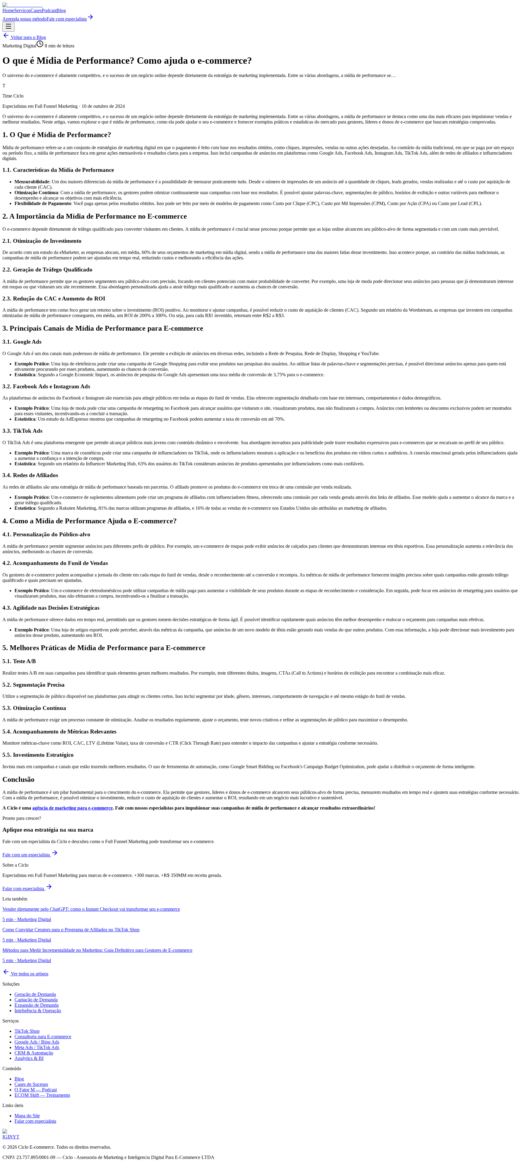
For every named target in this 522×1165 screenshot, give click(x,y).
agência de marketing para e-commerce (72, 807)
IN (10, 1136)
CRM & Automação (33, 1052)
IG (5, 1136)
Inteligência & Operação (37, 1010)
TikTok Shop (27, 1031)
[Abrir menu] (8, 27)
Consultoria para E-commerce (42, 1036)
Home (8, 10)
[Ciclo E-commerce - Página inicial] (22, 5)
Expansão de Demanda (36, 1005)
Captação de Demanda (36, 999)
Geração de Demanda (35, 994)
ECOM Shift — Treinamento (42, 1095)
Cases (36, 10)
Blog (61, 10)
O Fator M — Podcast (35, 1089)
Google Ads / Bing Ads (36, 1042)
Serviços (22, 10)
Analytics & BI (29, 1058)
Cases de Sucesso (31, 1084)
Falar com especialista (23, 888)
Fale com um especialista (26, 854)
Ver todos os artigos (29, 973)
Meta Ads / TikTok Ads (36, 1047)
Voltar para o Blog (28, 37)
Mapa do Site (27, 1115)
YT (16, 1136)
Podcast (49, 10)
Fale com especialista (67, 18)
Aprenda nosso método (24, 18)
